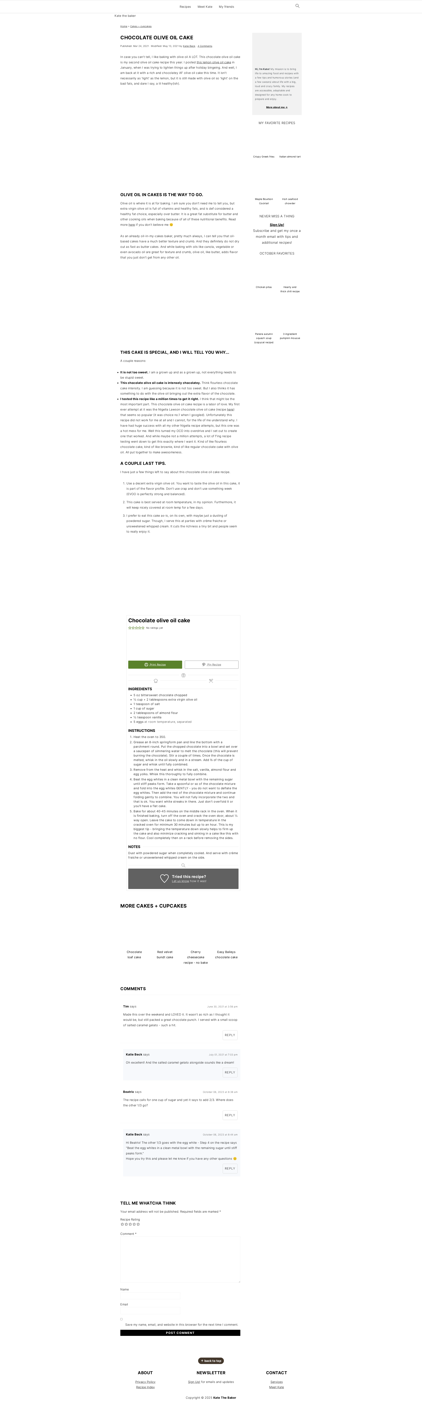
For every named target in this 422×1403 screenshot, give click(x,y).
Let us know (180, 881)
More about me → (277, 107)
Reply (230, 1035)
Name (124, 1289)
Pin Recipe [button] (213, 664)
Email (124, 1304)
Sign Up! (277, 225)
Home (123, 26)
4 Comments (205, 46)
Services (277, 1382)
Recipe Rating (130, 1219)
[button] (130, 628)
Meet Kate (205, 6)
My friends (226, 6)
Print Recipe (157, 664)
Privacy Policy (145, 1382)
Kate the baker (125, 15)
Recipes (185, 6)
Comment (128, 1234)
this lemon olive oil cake (214, 62)
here (132, 224)
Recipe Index (145, 1387)
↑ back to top (211, 1361)
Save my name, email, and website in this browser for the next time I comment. (181, 1324)
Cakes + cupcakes (141, 26)
